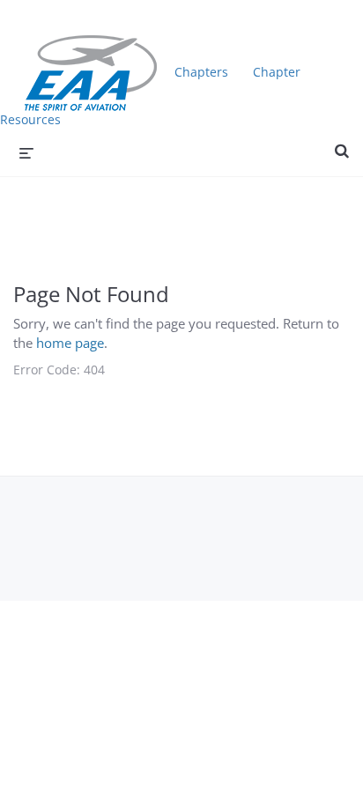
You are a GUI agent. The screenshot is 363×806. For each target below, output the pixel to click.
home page (70, 342)
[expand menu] (26, 152)
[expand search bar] (342, 144)
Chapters (201, 71)
